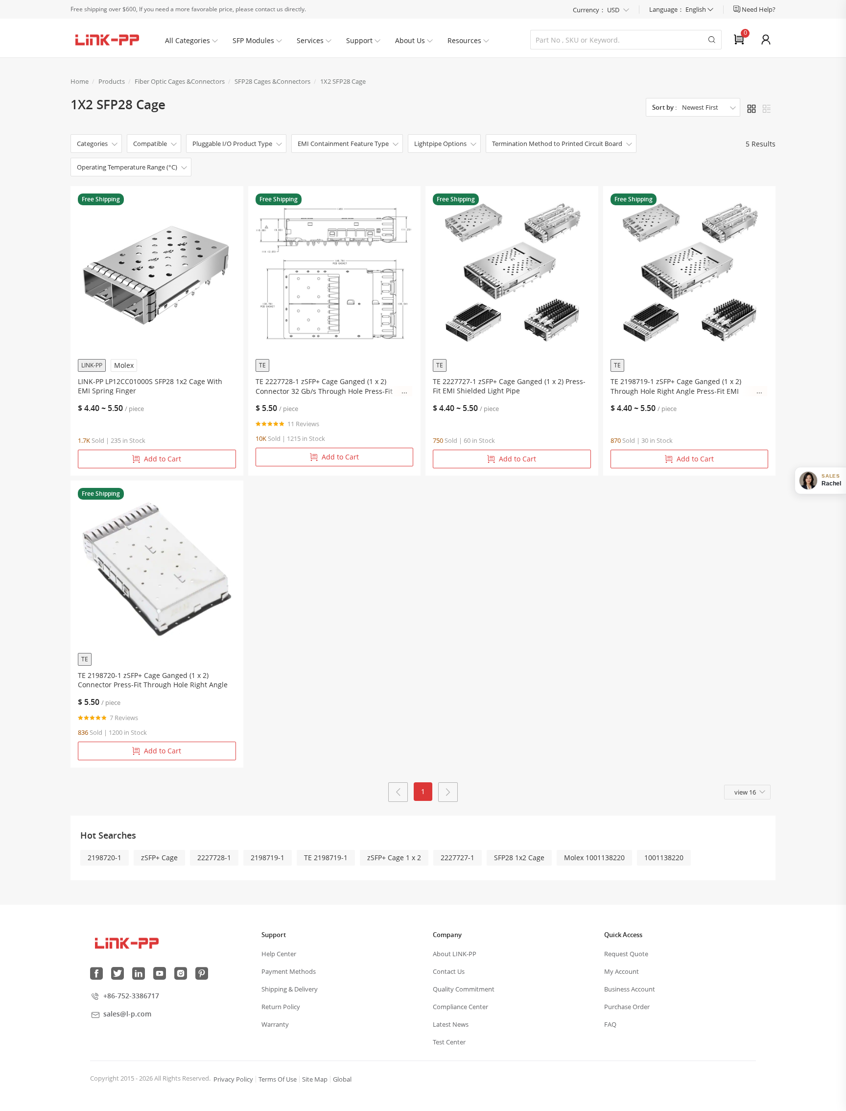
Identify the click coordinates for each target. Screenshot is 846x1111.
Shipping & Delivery (289, 989)
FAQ (610, 1024)
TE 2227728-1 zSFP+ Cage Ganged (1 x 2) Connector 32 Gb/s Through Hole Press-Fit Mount (324, 386)
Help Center (278, 953)
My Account (621, 971)
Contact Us (449, 971)
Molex (124, 365)
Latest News (451, 1024)
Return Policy (280, 1006)
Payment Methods (288, 971)
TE (262, 365)
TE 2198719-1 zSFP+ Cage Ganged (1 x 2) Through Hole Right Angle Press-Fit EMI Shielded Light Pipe (676, 386)
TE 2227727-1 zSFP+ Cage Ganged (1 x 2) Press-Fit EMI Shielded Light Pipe (509, 386)
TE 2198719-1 (326, 857)
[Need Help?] (737, 9)
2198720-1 (104, 857)
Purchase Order (627, 1006)
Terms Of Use (277, 1079)
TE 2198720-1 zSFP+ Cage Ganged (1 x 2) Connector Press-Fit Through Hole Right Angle (153, 680)
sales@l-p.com (127, 1013)
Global (342, 1079)
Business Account (629, 989)
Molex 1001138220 (594, 857)
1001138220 (663, 857)
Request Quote (626, 953)
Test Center (449, 1042)
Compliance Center (460, 1006)
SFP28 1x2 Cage (519, 857)
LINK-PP (91, 365)
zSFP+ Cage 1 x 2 (394, 857)
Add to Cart (162, 458)
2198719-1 (267, 857)
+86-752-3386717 (131, 995)
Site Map (315, 1079)
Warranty (275, 1024)
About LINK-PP (454, 953)
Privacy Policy (233, 1079)
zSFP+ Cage (159, 857)
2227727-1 (457, 857)
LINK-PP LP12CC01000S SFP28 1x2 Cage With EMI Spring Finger (150, 386)
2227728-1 (214, 857)
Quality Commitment (463, 989)
